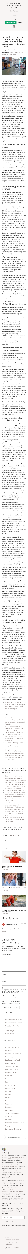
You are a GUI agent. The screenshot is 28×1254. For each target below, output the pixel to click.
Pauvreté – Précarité (12, 1047)
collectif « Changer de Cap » (11, 1193)
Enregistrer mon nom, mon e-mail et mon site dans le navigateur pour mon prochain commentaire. (14, 991)
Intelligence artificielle (12, 1060)
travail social (12, 54)
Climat (21, 52)
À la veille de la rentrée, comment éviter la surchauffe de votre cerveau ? (14, 888)
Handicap (8, 1076)
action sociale (14, 52)
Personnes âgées (11, 1072)
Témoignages (9, 1031)
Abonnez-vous (8, 1221)
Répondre (4, 931)
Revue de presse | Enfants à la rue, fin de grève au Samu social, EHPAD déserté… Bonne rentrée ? (13, 866)
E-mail (4, 981)
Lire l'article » (5, 869)
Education (8, 1104)
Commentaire (7, 954)
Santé (7, 1082)
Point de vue (17, 50)
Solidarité (5, 54)
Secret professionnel (12, 1113)
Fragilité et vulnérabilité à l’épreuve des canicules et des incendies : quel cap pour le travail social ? (14, 910)
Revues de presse (14, 19)
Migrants (8, 1091)
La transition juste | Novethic (14, 790)
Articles (14, 16)
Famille (7, 1079)
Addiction (8, 1116)
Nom (4, 974)
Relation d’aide (10, 1063)
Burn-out (8, 1094)
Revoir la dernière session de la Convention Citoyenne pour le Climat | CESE (15, 819)
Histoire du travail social (13, 1020)
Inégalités (8, 1051)
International (9, 1034)
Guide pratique (11, 22)
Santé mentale (10, 1085)
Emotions (8, 1120)
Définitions (9, 1110)
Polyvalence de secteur (13, 1129)
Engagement (9, 1126)
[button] (14, 26)
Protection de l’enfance (13, 1054)
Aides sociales (10, 1088)
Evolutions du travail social (14, 1123)
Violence (8, 1098)
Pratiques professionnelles (14, 1023)
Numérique (9, 1057)
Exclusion (8, 1107)
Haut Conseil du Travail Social (13, 1026)
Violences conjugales (12, 1101)
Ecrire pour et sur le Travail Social (14, 5)
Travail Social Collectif (12, 1066)
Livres (20, 22)
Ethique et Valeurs (11, 1069)
